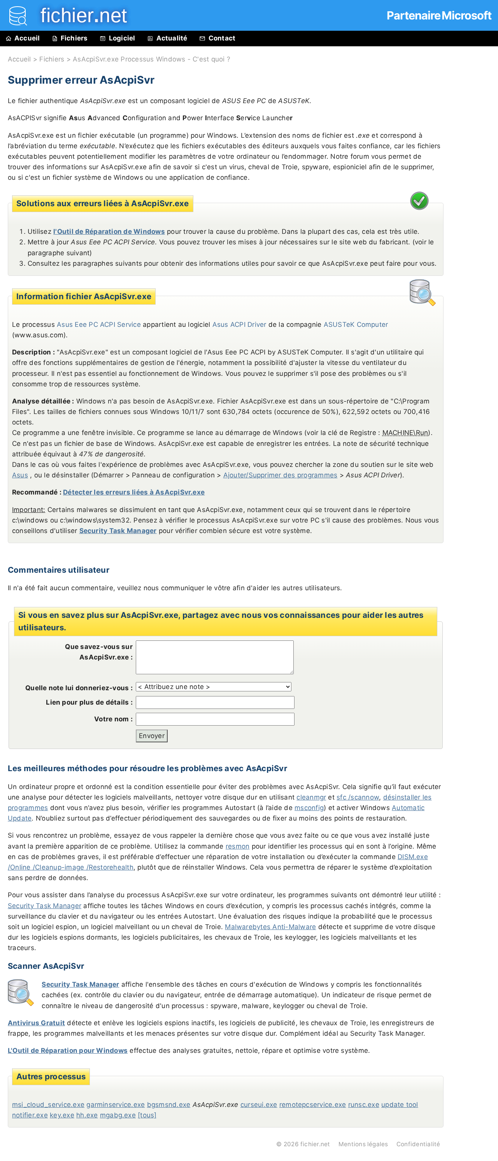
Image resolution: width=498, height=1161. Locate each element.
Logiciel (122, 38)
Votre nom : (113, 719)
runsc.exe (363, 1104)
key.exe (62, 1115)
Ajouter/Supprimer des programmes (280, 475)
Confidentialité (418, 1144)
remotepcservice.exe (312, 1104)
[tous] (147, 1115)
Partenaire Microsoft (439, 15)
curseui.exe (258, 1104)
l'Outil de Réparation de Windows (109, 231)
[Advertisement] (474, 222)
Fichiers (74, 38)
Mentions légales (363, 1144)
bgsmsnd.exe (169, 1104)
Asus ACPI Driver (239, 324)
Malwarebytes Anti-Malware (270, 927)
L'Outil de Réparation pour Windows (68, 1050)
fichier (78, 15)
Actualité (172, 38)
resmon (237, 846)
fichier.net (315, 1144)
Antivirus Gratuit (36, 1023)
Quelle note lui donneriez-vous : (79, 688)
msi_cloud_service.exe (48, 1104)
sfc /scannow (358, 797)
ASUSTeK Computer (356, 324)
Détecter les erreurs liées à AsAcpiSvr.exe (134, 492)
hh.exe (87, 1115)
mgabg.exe (118, 1115)
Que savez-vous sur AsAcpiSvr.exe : (98, 652)
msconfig (309, 808)
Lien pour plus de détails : (89, 702)
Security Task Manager (118, 531)
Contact (222, 38)
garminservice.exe (115, 1104)
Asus (20, 475)
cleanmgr (311, 797)
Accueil (27, 38)
